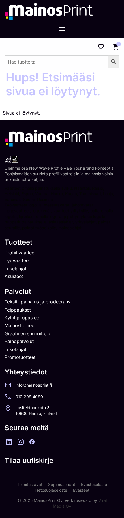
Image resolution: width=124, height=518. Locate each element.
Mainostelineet (20, 325)
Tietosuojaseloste (51, 490)
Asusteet (14, 276)
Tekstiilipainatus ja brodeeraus (37, 302)
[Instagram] (20, 441)
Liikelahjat (15, 268)
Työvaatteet (17, 260)
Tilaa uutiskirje (29, 460)
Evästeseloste (94, 484)
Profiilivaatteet (20, 253)
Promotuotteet (20, 357)
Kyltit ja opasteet (23, 318)
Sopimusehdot (61, 484)
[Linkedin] (9, 441)
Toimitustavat (29, 484)
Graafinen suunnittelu (27, 333)
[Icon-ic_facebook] (32, 441)
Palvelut (18, 291)
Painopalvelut (19, 341)
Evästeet (81, 490)
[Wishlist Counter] (100, 46)
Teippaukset (18, 310)
